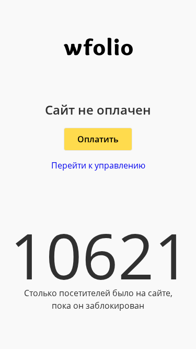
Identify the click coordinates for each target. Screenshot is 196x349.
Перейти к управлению (98, 165)
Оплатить (98, 139)
